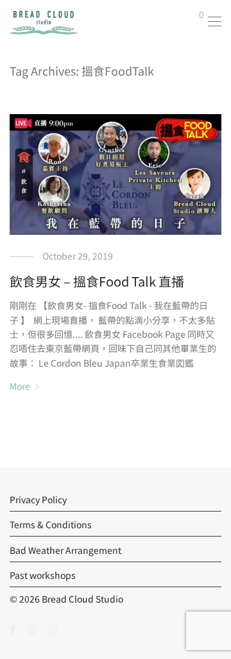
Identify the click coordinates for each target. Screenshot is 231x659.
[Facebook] (12, 628)
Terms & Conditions (51, 524)
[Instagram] (32, 628)
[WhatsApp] (53, 628)
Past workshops (43, 575)
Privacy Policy (38, 499)
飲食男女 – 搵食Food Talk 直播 (97, 281)
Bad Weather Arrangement (65, 550)
